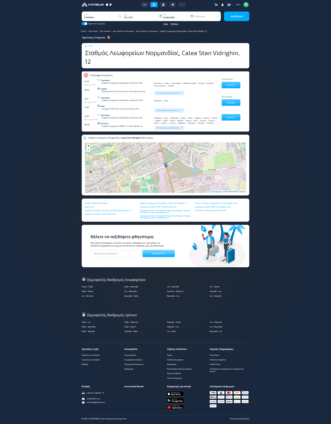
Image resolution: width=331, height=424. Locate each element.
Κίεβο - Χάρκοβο (88, 331)
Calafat (104, 89)
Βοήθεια (85, 364)
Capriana (191, 123)
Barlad (180, 120)
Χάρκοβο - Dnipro (174, 322)
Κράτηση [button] (231, 85)
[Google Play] (110, 4)
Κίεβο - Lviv (86, 322)
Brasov (207, 118)
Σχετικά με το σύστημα (91, 355)
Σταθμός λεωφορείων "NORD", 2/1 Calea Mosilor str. (122, 126)
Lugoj (166, 83)
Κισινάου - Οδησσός (175, 291)
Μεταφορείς (171, 364)
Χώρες (169, 355)
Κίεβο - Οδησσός (131, 322)
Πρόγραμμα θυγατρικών (134, 364)
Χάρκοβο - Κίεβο (131, 331)
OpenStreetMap (231, 191)
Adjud (158, 120)
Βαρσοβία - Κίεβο (131, 296)
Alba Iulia (174, 118)
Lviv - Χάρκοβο (215, 296)
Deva (166, 118)
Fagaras (198, 118)
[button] (182, 4)
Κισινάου (105, 123)
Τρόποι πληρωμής (174, 378)
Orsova (202, 83)
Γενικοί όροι (214, 355)
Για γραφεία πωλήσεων (133, 360)
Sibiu (190, 118)
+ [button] (88, 145)
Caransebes (176, 83)
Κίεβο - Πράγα (87, 291)
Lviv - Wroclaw (88, 296)
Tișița (165, 120)
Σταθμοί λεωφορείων (175, 360)
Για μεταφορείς (130, 355)
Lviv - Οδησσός (216, 322)
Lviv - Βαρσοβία (130, 291)
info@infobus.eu (93, 398)
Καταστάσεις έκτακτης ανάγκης (179, 369)
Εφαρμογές (128, 369)
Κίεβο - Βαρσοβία (131, 286)
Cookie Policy (215, 364)
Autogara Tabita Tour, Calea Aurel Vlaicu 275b (120, 109)
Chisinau (200, 123)
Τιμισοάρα (105, 80)
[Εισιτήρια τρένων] (163, 4)
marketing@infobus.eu (96, 402)
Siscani (212, 120)
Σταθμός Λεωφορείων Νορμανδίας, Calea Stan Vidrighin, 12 (125, 83)
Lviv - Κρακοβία (173, 286)
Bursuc (164, 123)
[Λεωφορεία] (154, 4)
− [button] (88, 149)
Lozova (172, 123)
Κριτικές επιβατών (174, 373)
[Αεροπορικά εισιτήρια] (172, 4)
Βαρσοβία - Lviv (173, 296)
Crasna (188, 120)
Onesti (214, 118)
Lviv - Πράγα (215, 286)
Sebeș (183, 118)
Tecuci (172, 120)
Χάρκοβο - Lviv (215, 291)
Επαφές (86, 386)
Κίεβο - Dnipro (130, 327)
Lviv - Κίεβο (171, 331)
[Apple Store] (107, 4)
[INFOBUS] (93, 5)
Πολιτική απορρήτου (218, 360)
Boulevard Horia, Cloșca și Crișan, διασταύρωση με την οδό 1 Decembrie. (131, 91)
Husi (195, 120)
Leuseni (203, 120)
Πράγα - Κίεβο (87, 286)
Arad (102, 106)
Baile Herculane (189, 83)
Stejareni (181, 123)
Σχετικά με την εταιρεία (91, 360)
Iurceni (156, 123)
